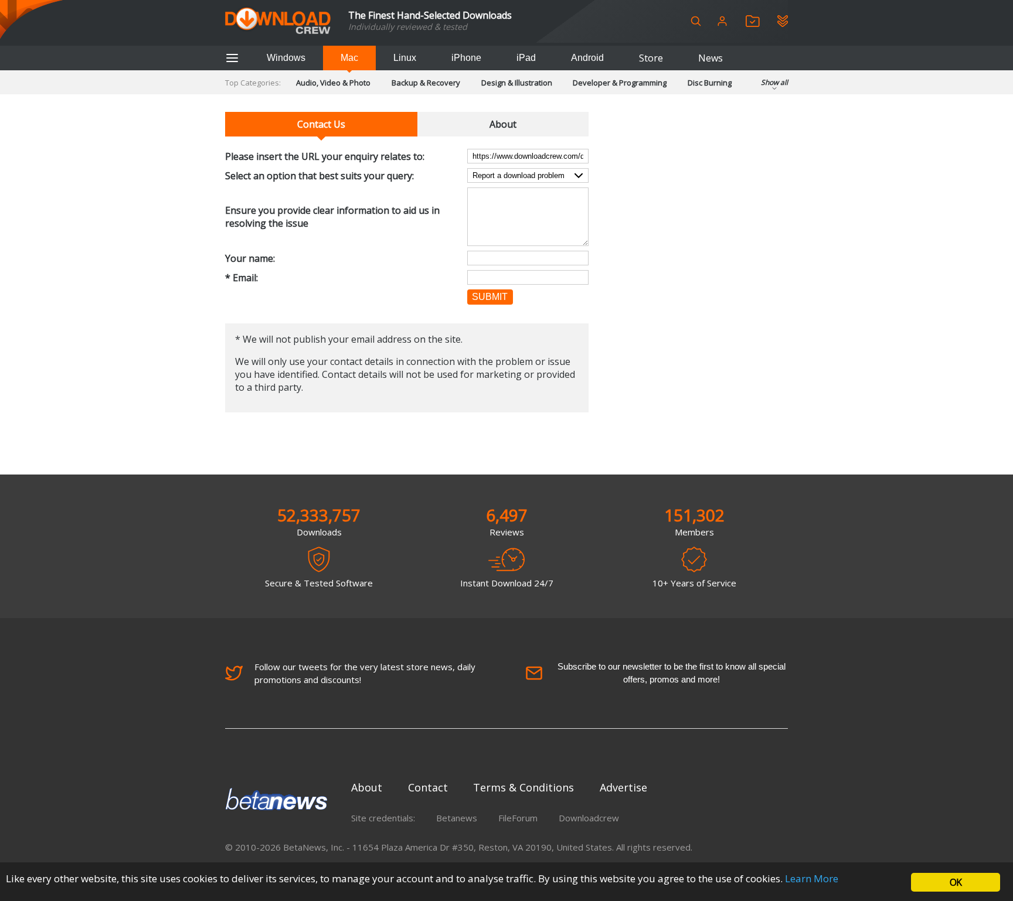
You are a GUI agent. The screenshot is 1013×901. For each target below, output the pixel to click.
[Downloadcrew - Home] (278, 21)
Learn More (811, 878)
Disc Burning (710, 82)
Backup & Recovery (426, 82)
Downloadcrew (589, 818)
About (502, 124)
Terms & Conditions (523, 787)
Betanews (456, 818)
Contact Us (321, 124)
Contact (428, 787)
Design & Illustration (516, 82)
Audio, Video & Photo (333, 82)
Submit (490, 297)
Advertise (623, 787)
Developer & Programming (620, 82)
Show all (774, 82)
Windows (286, 58)
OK (955, 882)
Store (651, 58)
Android (587, 58)
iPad (526, 58)
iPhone (466, 58)
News (710, 58)
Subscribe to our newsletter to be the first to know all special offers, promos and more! (672, 672)
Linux (404, 58)
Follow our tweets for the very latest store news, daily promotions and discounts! (364, 673)
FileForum (518, 818)
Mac (349, 58)
